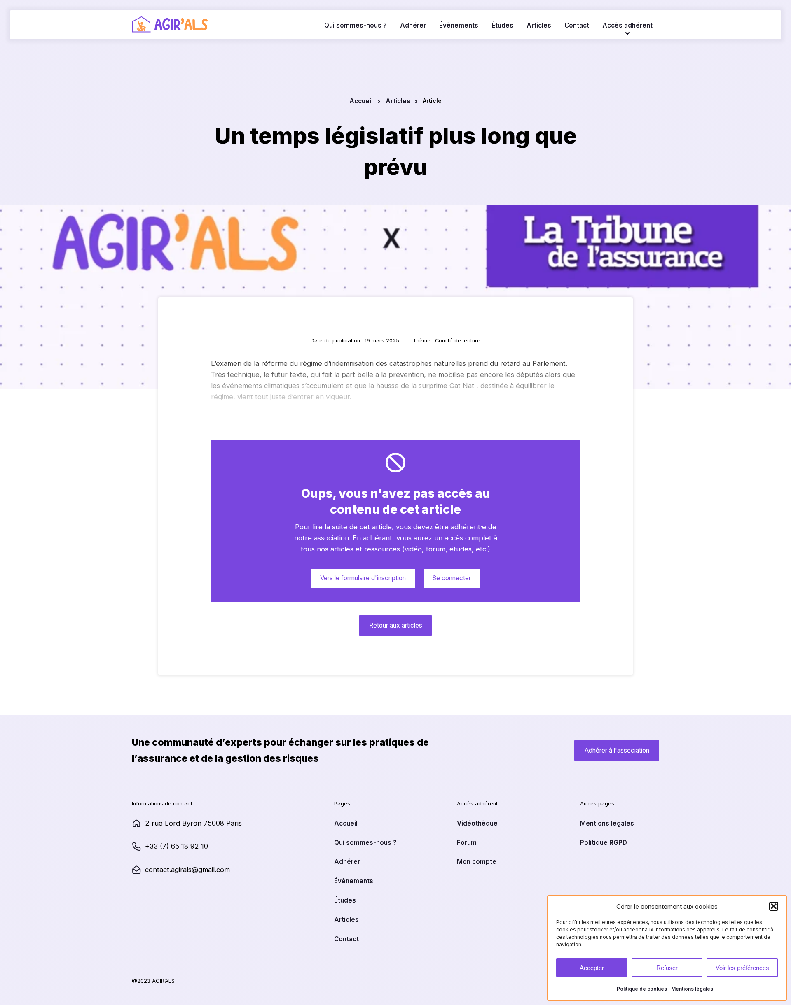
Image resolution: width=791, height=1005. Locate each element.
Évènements (458, 25)
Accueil (361, 101)
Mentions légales (692, 989)
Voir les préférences (742, 967)
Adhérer (413, 25)
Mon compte (476, 861)
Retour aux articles (395, 625)
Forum (467, 843)
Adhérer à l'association (617, 750)
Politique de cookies (642, 989)
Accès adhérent (627, 25)
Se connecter (452, 578)
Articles (539, 25)
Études (502, 25)
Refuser (667, 967)
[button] (774, 906)
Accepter (592, 967)
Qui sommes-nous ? (355, 25)
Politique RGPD (603, 843)
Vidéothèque (477, 823)
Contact (576, 25)
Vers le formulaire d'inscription (363, 578)
